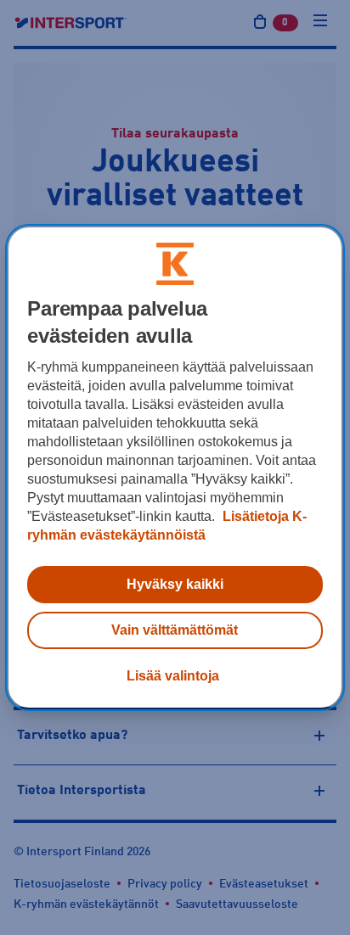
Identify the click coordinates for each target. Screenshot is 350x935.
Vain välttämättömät (174, 630)
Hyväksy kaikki (175, 584)
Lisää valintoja (173, 676)
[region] (174, 467)
